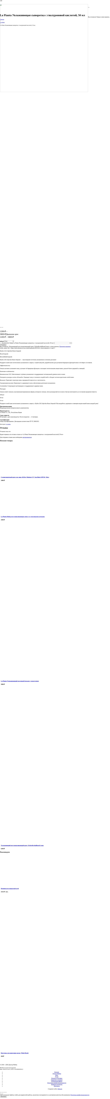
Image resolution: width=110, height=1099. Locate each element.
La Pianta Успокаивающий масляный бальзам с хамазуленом (20, 681)
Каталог (56, 1072)
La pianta (8, 424)
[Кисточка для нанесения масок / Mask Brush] (16, 988)
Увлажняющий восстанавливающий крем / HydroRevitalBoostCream (22, 845)
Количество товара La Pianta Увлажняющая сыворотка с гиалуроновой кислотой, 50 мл (27, 343)
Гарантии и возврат (56, 1080)
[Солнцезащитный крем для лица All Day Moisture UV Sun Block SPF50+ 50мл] (16, 474)
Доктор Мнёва (57, 1073)
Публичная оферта (56, 1081)
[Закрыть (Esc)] (6, 1092)
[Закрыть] (88, 7)
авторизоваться (27, 437)
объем (2, 341)
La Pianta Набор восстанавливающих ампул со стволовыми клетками (23, 516)
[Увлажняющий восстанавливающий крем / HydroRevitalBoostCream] (16, 780)
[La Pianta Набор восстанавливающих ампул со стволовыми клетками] (16, 514)
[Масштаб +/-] (0, 1092)
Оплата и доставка (56, 1078)
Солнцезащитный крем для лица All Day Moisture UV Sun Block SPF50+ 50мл (25, 477)
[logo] (44, 91)
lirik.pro (60, 1089)
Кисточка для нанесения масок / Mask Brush (14, 1053)
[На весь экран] (2, 1092)
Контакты (57, 1086)
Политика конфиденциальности (56, 1083)
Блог (56, 1075)
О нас (56, 1076)
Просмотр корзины (65, 346)
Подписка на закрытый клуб (10, 888)
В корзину (3, 345)
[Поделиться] (4, 1092)
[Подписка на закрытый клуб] (16, 886)
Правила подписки (56, 1084)
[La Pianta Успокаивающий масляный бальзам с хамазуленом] (16, 616)
